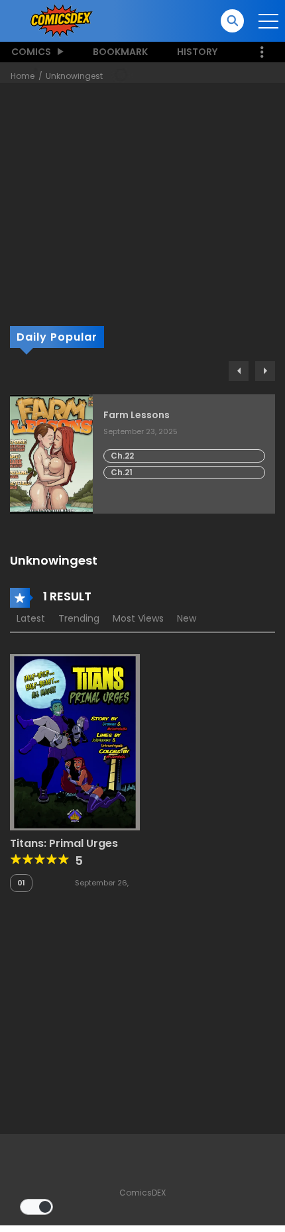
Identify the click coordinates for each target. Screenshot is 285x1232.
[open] (268, 21)
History (197, 51)
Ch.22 (122, 455)
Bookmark (120, 51)
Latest (31, 618)
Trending (78, 618)
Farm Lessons (136, 415)
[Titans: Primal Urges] (75, 741)
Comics (31, 51)
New (186, 618)
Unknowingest (74, 76)
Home (22, 76)
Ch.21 (122, 472)
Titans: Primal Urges (64, 843)
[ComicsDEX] (62, 20)
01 (21, 882)
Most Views (138, 618)
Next (265, 371)
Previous (239, 371)
